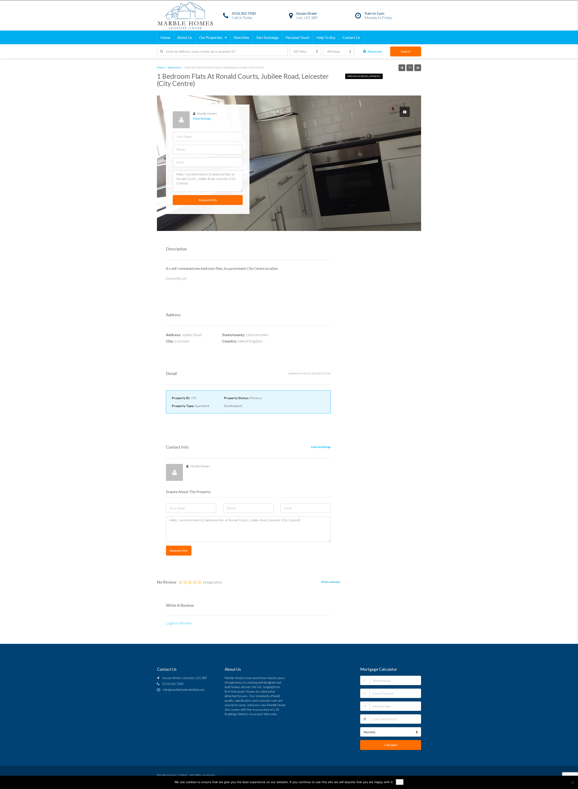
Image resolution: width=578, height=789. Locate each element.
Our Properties (210, 37)
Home (165, 37)
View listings (202, 118)
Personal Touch (297, 37)
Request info (208, 200)
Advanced (374, 51)
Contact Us (351, 37)
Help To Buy (326, 37)
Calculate (390, 745)
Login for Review (178, 623)
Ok (400, 782)
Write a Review (330, 582)
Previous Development (363, 76)
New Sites (241, 37)
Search (405, 51)
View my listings (321, 447)
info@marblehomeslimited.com (184, 689)
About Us (184, 37)
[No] (572, 782)
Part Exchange (267, 37)
